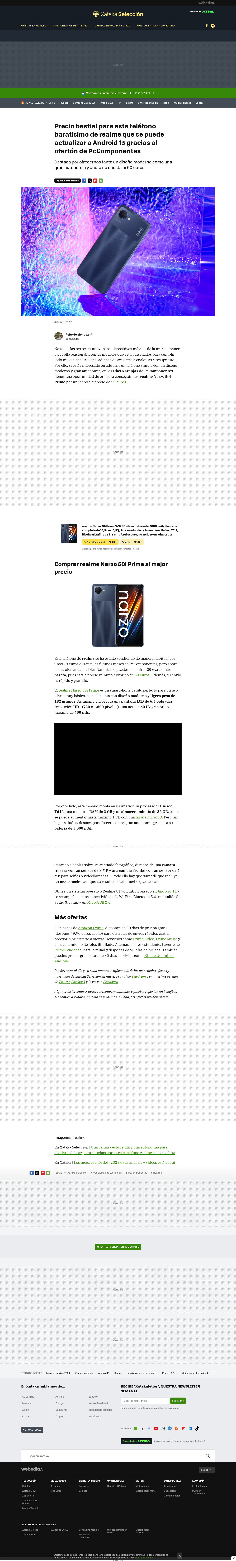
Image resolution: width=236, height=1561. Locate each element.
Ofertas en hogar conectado (156, 25)
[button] (78, 334)
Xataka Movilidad (98, 1403)
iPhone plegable (84, 1373)
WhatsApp (135, 1428)
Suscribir (178, 1400)
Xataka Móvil (29, 1490)
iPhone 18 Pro (169, 1373)
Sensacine (84, 1485)
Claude (118, 1373)
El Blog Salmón (200, 1485)
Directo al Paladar (117, 1485)
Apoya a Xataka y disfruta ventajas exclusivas (178, 1441)
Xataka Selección (118, 14)
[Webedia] (207, 3)
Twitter (90, 180)
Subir (204, 1469)
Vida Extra (56, 1490)
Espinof (83, 1490)
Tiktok (197, 1428)
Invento (64, 102)
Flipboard (95, 180)
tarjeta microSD (149, 817)
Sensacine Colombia (84, 1536)
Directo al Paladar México (117, 1531)
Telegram (213, 26)
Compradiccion (172, 1495)
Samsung (61, 1409)
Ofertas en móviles (33, 25)
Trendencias (170, 1485)
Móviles (26, 1403)
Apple (25, 1409)
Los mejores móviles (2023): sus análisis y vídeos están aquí (124, 1162)
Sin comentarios (69, 180)
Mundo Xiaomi (30, 1508)
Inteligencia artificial (100, 1409)
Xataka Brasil (29, 1534)
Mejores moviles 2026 (58, 1373)
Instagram (163, 1428)
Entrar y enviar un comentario (119, 1246)
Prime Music (166, 938)
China (52, 102)
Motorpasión (142, 1485)
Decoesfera (170, 1490)
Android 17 (103, 1373)
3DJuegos (56, 1485)
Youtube (156, 1428)
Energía (59, 1403)
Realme (157, 1172)
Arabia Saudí (107, 102)
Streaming (28, 1396)
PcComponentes (137, 1172)
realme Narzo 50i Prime (79, 690)
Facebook (207, 26)
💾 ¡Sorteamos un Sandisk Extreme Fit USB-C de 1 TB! (116, 93)
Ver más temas (32, 1429)
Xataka (26, 1485)
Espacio (93, 1396)
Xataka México (30, 1529)
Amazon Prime (90, 927)
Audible (61, 961)
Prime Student (66, 949)
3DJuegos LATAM (60, 1529)
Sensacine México (89, 1529)
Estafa (129, 102)
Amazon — (132, 541)
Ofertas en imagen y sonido (112, 25)
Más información (144, 1557)
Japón (199, 102)
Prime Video (143, 938)
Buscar (208, 1456)
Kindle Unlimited (159, 955)
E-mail (101, 180)
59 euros (118, 381)
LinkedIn (190, 1428)
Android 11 (167, 891)
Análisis (59, 1396)
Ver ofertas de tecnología (107, 1172)
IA (120, 102)
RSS (176, 1428)
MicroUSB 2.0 (99, 902)
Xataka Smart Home (29, 1502)
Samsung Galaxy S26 (84, 102)
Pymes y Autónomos (198, 1492)
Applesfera (28, 1495)
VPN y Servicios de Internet (70, 25)
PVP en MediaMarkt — (100, 541)
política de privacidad (167, 1407)
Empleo (59, 1416)
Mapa (166, 102)
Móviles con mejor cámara (142, 1373)
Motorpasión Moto (146, 1490)
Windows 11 (95, 1416)
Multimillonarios (182, 102)
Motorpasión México (142, 1531)
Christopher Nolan (148, 102)
